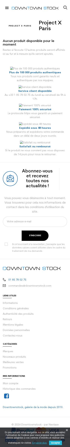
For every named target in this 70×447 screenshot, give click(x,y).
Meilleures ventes (13, 362)
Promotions (10, 367)
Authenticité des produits (18, 314)
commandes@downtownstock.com (29, 286)
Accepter (55, 443)
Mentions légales (13, 324)
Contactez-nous (12, 335)
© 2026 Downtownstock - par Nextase (35, 424)
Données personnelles (16, 330)
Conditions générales (16, 308)
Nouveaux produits (14, 357)
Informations (10, 303)
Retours (7, 319)
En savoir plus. (39, 443)
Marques (8, 351)
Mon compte (10, 383)
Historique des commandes (19, 389)
